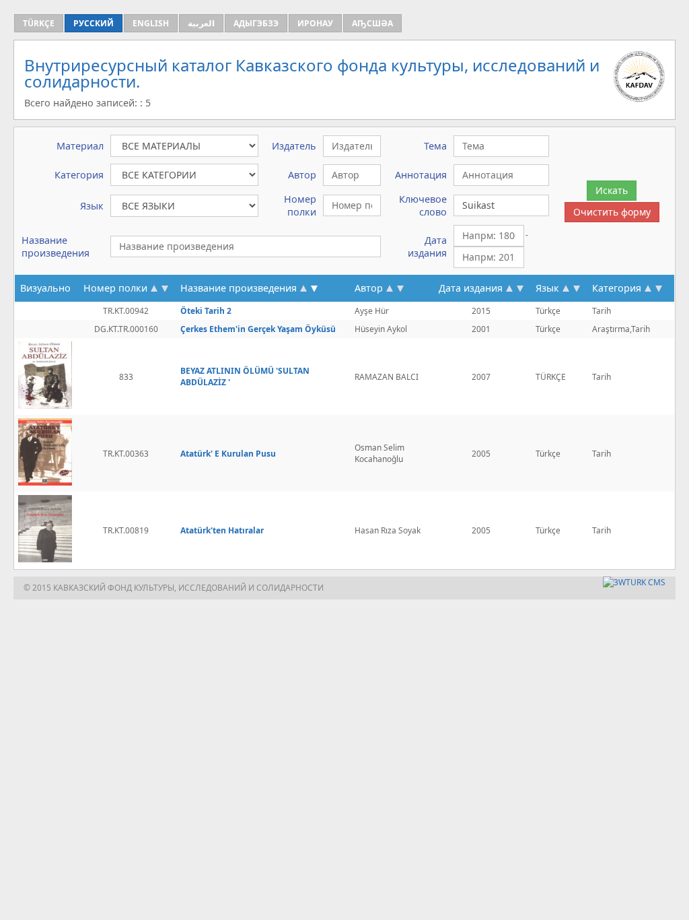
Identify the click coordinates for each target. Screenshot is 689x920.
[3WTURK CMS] (634, 582)
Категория (616, 288)
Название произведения (238, 288)
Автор (369, 288)
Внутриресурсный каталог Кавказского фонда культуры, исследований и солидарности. (312, 73)
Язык (547, 288)
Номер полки (115, 288)
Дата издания (471, 288)
